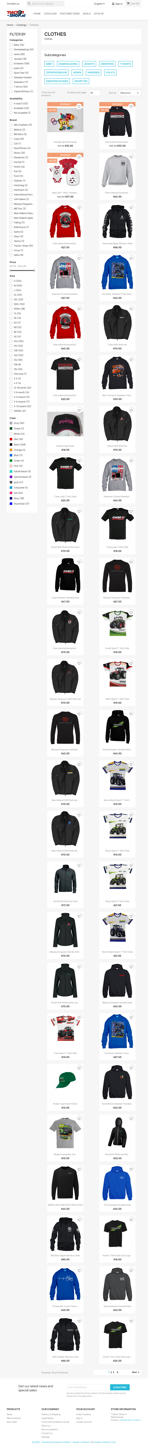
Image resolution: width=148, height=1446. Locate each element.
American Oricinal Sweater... (65, 294)
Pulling (19, 222)
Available (21, 108)
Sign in (79, 1418)
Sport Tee (21, 72)
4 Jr (17, 383)
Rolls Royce (21, 227)
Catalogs (50, 13)
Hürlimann (21, 190)
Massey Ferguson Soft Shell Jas (65, 699)
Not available (22, 112)
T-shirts (21, 86)
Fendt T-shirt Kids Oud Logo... (117, 1255)
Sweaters (21, 82)
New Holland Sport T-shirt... (117, 800)
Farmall (19, 162)
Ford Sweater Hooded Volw (117, 1205)
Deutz (19, 152)
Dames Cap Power (65, 446)
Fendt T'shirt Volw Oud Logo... (117, 1356)
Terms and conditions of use (55, 1421)
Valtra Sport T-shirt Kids (117, 699)
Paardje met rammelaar (65, 142)
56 (17, 318)
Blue (18, 455)
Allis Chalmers (23, 124)
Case (19, 139)
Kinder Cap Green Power (65, 1103)
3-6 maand (22, 401)
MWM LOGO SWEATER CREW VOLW (65, 1205)
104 (19, 341)
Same (18, 231)
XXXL (19, 304)
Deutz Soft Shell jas (117, 446)
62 (17, 322)
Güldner (20, 180)
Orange (19, 450)
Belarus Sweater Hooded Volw (117, 1002)
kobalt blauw (22, 471)
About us (45, 1425)
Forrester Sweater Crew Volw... (117, 294)
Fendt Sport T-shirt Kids (117, 648)
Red (18, 439)
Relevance (130, 93)
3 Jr (17, 378)
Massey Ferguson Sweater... (117, 597)
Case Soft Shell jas (117, 344)
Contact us (13, 3)
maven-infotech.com (105, 1442)
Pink (18, 466)
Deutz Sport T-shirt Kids (117, 850)
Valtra (19, 255)
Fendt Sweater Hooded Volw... (117, 749)
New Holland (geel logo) (24, 218)
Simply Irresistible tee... (65, 1154)
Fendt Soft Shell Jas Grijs (65, 901)
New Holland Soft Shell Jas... (65, 800)
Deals (87, 13)
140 (19, 355)
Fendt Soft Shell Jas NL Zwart (65, 547)
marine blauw (23, 477)
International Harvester (24, 194)
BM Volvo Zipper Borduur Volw (65, 1255)
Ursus (18, 250)
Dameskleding (24, 49)
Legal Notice (47, 1418)
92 (17, 336)
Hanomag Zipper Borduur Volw (117, 243)
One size (20, 373)
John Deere (21, 199)
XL (18, 294)
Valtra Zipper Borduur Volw (65, 1356)
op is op (99, 13)
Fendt (19, 166)
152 (18, 360)
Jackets (20, 59)
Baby (19, 44)
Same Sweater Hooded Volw (117, 1306)
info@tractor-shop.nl (130, 1420)
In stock (21, 103)
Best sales (12, 1421)
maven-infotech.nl (82, 1442)
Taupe (19, 428)
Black (20, 444)
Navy (19, 498)
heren (19, 54)
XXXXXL (20, 411)
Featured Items (70, 13)
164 (18, 369)
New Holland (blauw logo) (24, 213)
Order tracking (83, 1414)
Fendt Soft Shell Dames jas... (65, 1002)
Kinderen (21, 63)
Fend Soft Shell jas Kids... (117, 1154)
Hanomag (21, 185)
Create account (84, 1421)
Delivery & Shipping (50, 1414)
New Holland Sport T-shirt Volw (117, 951)
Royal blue (21, 503)
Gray (19, 423)
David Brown (22, 148)
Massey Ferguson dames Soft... (65, 951)
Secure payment (49, 1429)
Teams (19, 241)
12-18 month (22, 387)
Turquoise (21, 487)
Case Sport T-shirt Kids (65, 1053)
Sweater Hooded (24, 77)
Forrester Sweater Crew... (117, 1053)
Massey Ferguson (24, 204)
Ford (18, 176)
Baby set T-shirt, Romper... (65, 192)
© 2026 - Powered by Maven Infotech (51, 1442)
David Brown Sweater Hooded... (117, 1103)
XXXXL (19, 308)
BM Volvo (20, 134)
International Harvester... (117, 142)
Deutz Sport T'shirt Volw (117, 901)
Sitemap (45, 1437)
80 (18, 332)
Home (37, 13)
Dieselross (21, 157)
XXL (18, 299)
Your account (85, 1409)
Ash (18, 493)
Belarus (19, 129)
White (19, 433)
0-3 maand (22, 397)
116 (18, 346)
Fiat (18, 171)
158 (17, 364)
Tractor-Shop (23, 245)
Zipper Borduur (24, 91)
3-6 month (21, 392)
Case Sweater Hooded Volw (65, 597)
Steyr (19, 236)
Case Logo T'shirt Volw (65, 496)
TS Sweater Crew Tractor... (65, 1306)
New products (14, 1418)
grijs (18, 482)
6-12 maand (22, 406)
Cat (17, 143)
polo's (19, 68)
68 (18, 327)
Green (19, 460)
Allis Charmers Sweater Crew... (117, 395)
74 (17, 313)
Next (136, 1372)
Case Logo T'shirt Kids (117, 547)
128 (18, 350)
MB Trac (20, 208)
